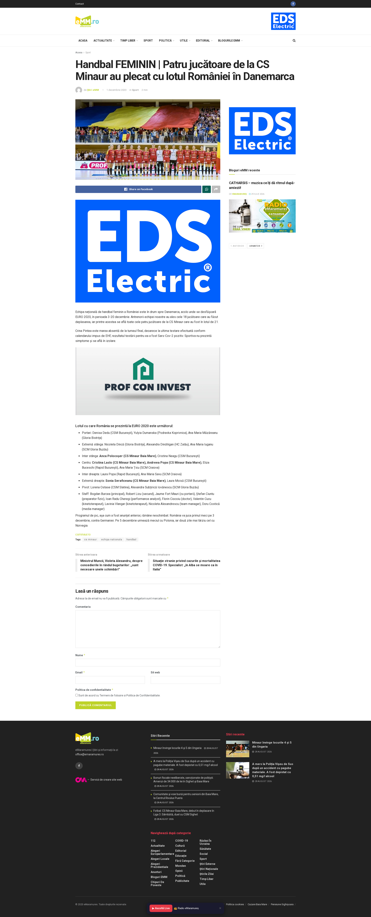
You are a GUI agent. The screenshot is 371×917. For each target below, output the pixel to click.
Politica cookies (235, 904)
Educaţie (180, 855)
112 (153, 840)
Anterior (238, 246)
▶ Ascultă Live (161, 908)
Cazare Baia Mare (257, 904)
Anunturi (156, 872)
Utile (184, 40)
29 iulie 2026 (257, 194)
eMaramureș (239, 194)
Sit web (155, 672)
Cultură (180, 845)
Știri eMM (93, 89)
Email (80, 672)
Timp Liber (127, 40)
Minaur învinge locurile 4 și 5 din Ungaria (177, 748)
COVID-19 (181, 840)
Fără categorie (185, 860)
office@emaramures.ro (89, 754)
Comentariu (83, 606)
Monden (180, 865)
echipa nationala (111, 539)
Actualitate (103, 40)
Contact (79, 4)
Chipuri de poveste (157, 883)
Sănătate (205, 848)
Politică (165, 40)
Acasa (82, 40)
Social (204, 853)
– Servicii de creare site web (104, 779)
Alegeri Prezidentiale (159, 865)
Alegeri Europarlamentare (162, 852)
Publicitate (182, 880)
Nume (80, 655)
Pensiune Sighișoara (282, 904)
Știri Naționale (209, 868)
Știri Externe (207, 863)
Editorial (203, 40)
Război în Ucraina (205, 842)
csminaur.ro (83, 534)
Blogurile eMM (229, 40)
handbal (131, 539)
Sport (148, 40)
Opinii (179, 870)
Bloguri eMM (159, 877)
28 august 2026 (165, 769)
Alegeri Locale (160, 858)
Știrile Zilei (207, 873)
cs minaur (90, 539)
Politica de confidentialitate (94, 690)
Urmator (255, 246)
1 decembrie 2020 (116, 89)
